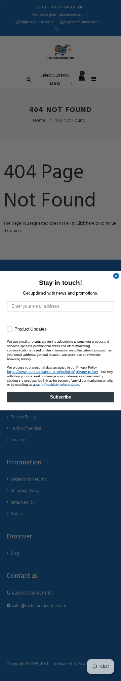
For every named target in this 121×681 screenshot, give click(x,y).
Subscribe (60, 396)
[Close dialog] (116, 275)
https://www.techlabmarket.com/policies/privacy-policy (52, 371)
